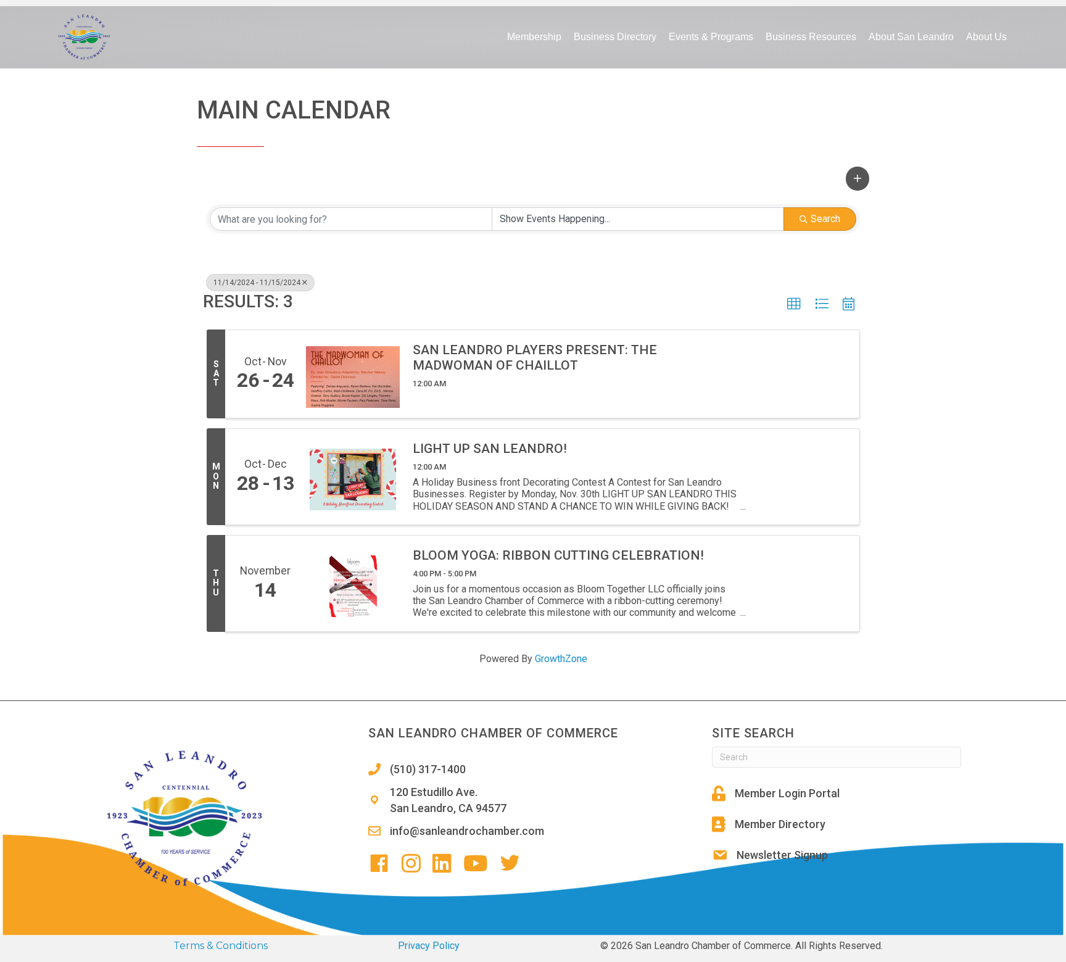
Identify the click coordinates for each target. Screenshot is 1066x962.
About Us (986, 36)
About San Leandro (911, 36)
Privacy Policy (429, 946)
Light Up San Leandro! (490, 448)
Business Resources (811, 36)
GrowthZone (561, 659)
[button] (857, 178)
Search (825, 219)
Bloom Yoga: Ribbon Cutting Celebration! (558, 555)
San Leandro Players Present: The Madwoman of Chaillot (535, 357)
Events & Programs (711, 36)
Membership (534, 36)
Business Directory (615, 36)
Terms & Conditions (220, 946)
